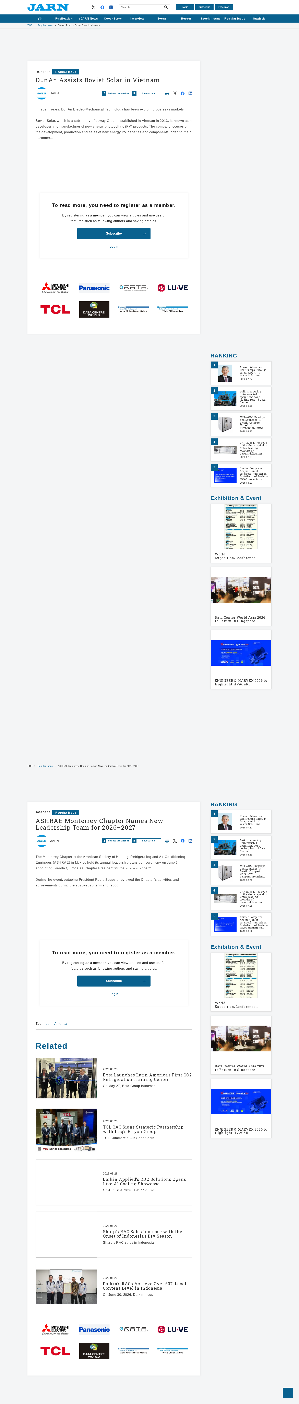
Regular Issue (45, 25)
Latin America (56, 1023)
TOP (30, 25)
